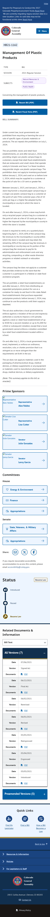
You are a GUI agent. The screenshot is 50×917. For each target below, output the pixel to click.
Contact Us (26, 900)
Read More (39, 10)
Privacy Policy (25, 910)
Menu (44, 31)
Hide (46, 3)
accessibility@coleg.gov (18, 567)
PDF (26, 674)
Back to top (40, 844)
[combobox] (25, 642)
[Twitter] (24, 552)
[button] (25, 854)
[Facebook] (34, 552)
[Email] (15, 552)
